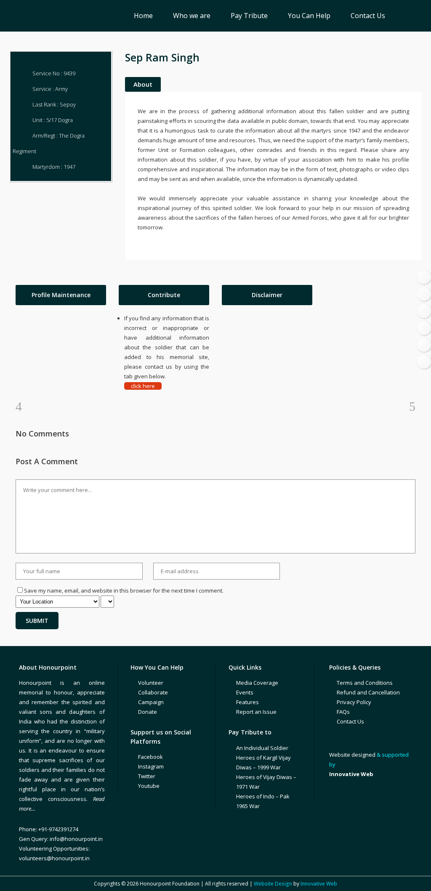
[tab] (61, 295)
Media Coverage (257, 682)
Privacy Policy (354, 702)
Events (244, 692)
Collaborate (153, 692)
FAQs (343, 711)
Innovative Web (319, 883)
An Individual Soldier (262, 748)
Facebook (150, 757)
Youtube (149, 786)
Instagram (151, 766)
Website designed (352, 754)
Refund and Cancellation (368, 692)
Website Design (273, 883)
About (142, 84)
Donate (147, 711)
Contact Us (350, 721)
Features (247, 702)
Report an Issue (256, 711)
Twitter (146, 776)
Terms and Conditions (365, 682)
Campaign (151, 702)
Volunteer (150, 682)
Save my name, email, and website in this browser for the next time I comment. (123, 590)
